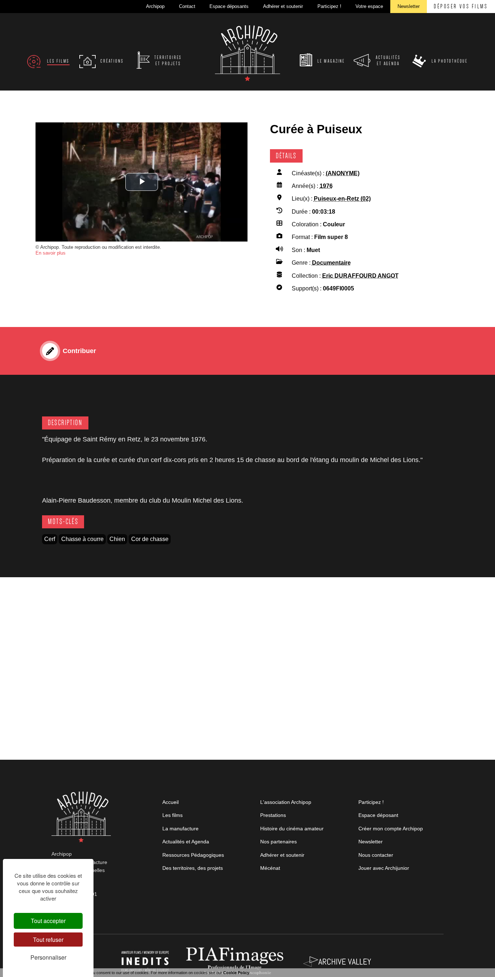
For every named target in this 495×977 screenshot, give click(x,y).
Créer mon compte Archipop (390, 828)
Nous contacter (375, 855)
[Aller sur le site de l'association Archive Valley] (236, 961)
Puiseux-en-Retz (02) (342, 199)
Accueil (170, 802)
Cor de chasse (150, 539)
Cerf (49, 539)
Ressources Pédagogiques (193, 855)
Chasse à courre (82, 539)
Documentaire (331, 263)
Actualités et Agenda (185, 841)
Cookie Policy (236, 972)
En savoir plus (51, 253)
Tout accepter (48, 921)
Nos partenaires (278, 841)
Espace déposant (378, 815)
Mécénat (270, 868)
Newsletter (370, 841)
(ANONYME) (342, 173)
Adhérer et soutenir (282, 855)
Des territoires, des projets (192, 868)
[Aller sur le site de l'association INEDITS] (146, 961)
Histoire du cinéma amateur (292, 828)
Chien (117, 539)
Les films (172, 815)
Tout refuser (48, 939)
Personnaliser (48, 957)
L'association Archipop (285, 802)
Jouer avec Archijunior (383, 868)
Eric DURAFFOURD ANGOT (360, 276)
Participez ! (371, 802)
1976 (326, 186)
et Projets (168, 60)
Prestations (273, 815)
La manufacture (180, 828)
